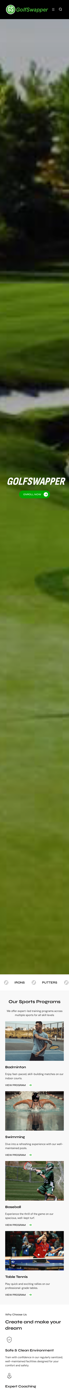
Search (60, 9)
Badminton (15, 1067)
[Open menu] (53, 9)
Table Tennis (16, 1277)
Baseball (13, 1207)
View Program (15, 1085)
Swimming (15, 1137)
